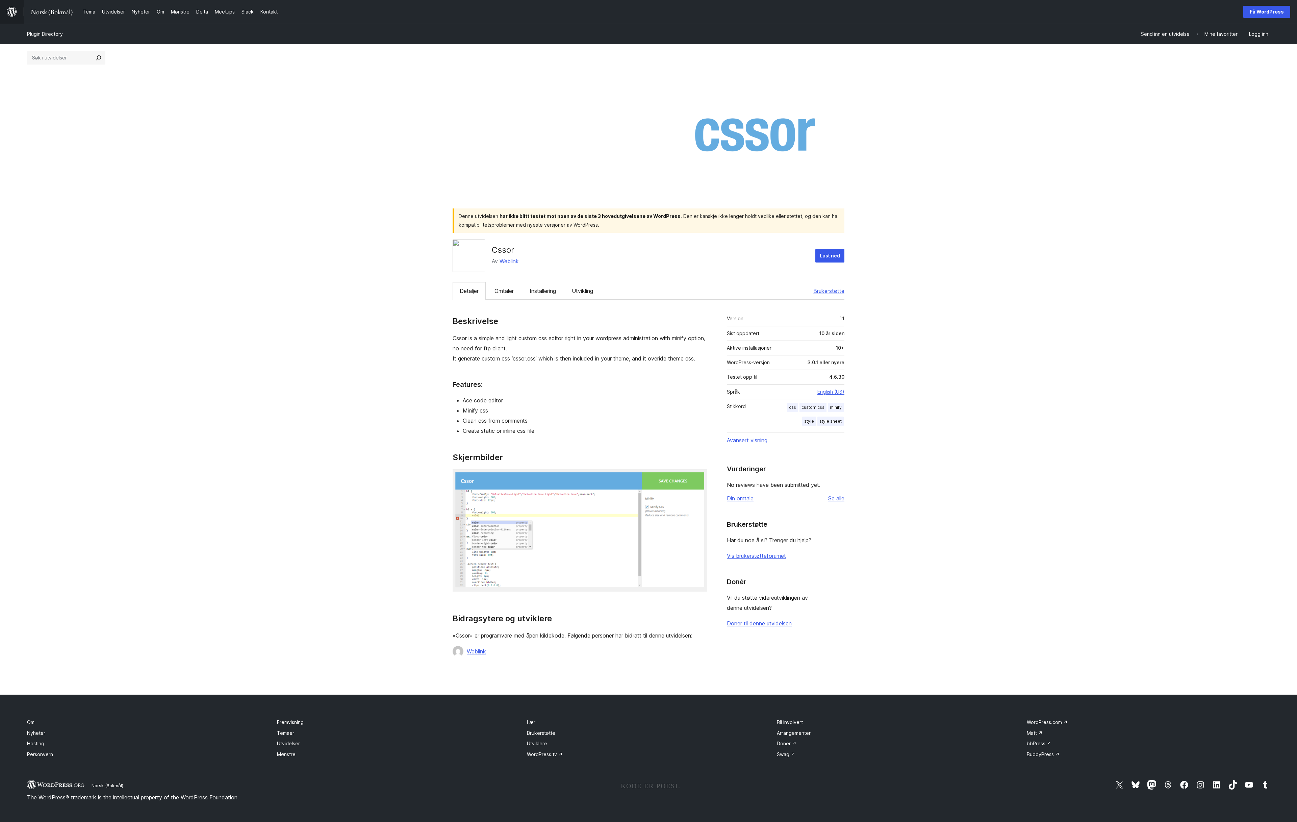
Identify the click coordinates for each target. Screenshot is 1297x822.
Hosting (35, 743)
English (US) (830, 392)
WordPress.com (1047, 722)
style (809, 421)
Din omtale (740, 498)
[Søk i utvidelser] (98, 58)
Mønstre (286, 754)
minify (836, 407)
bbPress (1039, 743)
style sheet (830, 421)
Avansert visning (747, 440)
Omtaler (504, 291)
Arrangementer (794, 733)
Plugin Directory (45, 34)
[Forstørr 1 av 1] (698, 478)
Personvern (40, 754)
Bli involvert (790, 722)
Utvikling (582, 291)
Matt (1035, 733)
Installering (543, 291)
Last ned (830, 255)
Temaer (285, 733)
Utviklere (537, 743)
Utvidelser (288, 743)
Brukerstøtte (828, 291)
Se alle (836, 498)
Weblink (509, 261)
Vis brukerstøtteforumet (756, 555)
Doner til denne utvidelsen (759, 623)
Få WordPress (1267, 12)
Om (30, 722)
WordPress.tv (545, 754)
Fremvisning (290, 722)
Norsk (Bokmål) (107, 785)
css (792, 407)
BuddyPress (1043, 754)
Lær (531, 722)
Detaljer (469, 291)
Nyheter (36, 733)
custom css (813, 407)
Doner (786, 743)
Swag (786, 754)
